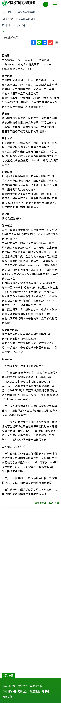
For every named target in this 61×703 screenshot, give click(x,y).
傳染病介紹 (7, 18)
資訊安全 (22, 686)
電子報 (45, 691)
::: (3, 32)
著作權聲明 (36, 686)
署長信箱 (8, 696)
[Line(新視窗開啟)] (39, 42)
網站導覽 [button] (8, 675)
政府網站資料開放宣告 (15, 691)
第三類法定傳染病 (27, 18)
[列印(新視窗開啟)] (45, 42)
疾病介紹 (21, 25)
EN (46, 4)
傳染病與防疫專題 (26, 12)
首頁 (9, 12)
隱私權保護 (9, 686)
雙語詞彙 (35, 691)
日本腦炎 (6, 25)
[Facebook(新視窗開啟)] (33, 42)
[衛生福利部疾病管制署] (19, 3)
